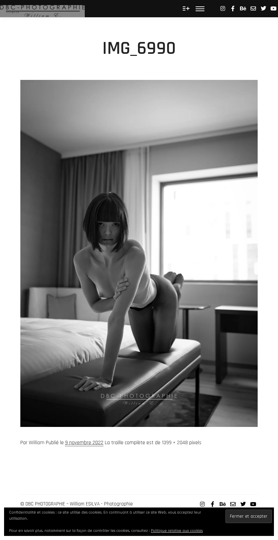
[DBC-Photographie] (42, 8)
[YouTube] (273, 8)
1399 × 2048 (175, 442)
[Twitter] (263, 8)
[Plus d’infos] (186, 8)
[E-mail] (253, 8)
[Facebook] (233, 8)
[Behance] (243, 8)
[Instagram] (222, 8)
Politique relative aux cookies (177, 530)
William (36, 442)
